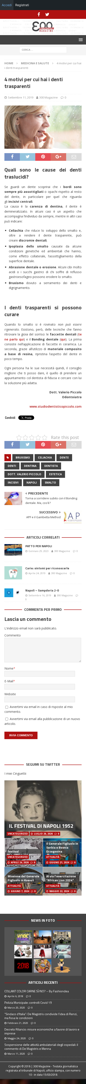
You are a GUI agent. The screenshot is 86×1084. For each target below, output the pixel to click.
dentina (30, 466)
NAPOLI (31, 482)
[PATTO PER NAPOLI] (13, 550)
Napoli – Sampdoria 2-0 (42, 590)
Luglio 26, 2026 (43, 833)
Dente (64, 457)
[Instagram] (47, 14)
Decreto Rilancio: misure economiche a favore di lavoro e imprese (41, 1031)
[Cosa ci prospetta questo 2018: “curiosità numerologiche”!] (23, 965)
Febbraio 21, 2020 (17, 1023)
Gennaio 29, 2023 (38, 551)
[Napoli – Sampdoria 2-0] (13, 592)
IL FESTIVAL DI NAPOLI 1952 (41, 826)
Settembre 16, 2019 (39, 595)
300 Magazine (48, 97)
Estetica (55, 474)
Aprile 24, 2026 (20, 862)
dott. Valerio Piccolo (24, 474)
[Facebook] (39, 14)
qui (63, 339)
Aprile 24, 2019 (36, 573)
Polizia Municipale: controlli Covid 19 (28, 1002)
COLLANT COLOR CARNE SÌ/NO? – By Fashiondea (36, 991)
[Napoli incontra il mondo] (42, 965)
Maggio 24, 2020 (16, 1038)
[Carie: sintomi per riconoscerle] (13, 572)
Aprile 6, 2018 (15, 996)
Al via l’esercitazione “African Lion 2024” (61, 878)
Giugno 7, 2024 (20, 891)
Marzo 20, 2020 (16, 1007)
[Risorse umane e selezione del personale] (62, 951)
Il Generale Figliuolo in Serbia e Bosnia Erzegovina (62, 847)
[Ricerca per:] (43, 50)
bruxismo (23, 457)
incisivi (13, 482)
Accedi (7, 5)
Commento (12, 635)
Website (10, 694)
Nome (8, 668)
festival (13, 851)
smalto (50, 482)
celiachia (45, 457)
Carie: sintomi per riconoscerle (47, 568)
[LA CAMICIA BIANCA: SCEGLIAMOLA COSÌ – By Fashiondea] (42, 951)
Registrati (22, 5)
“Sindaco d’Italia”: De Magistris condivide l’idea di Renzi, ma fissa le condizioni (40, 1016)
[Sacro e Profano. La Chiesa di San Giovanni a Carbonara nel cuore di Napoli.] (62, 937)
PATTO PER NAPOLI (38, 546)
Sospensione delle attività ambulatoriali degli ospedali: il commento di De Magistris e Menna (41, 1046)
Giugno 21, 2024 (59, 862)
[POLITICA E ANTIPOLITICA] (23, 951)
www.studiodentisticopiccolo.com (56, 406)
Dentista (51, 466)
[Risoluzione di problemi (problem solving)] (62, 965)
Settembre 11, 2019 (20, 97)
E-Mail (8, 681)
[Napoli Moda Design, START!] (42, 937)
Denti (12, 466)
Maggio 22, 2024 (59, 891)
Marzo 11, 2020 (16, 1053)
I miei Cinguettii (15, 773)
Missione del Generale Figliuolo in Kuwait (23, 878)
